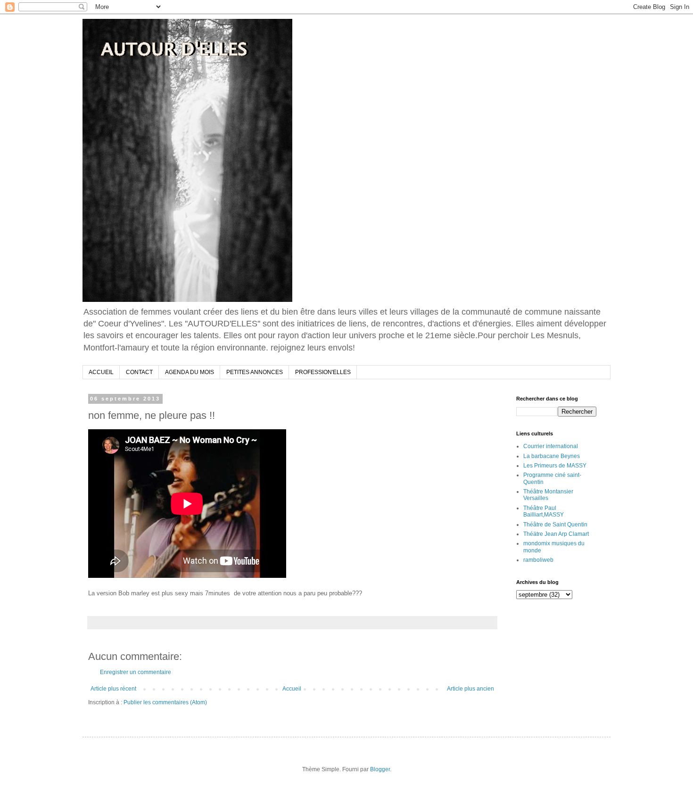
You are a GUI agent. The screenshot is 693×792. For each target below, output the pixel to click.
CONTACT (139, 372)
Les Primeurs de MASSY (554, 465)
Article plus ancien (470, 688)
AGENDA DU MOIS (189, 372)
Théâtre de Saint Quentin (555, 524)
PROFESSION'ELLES (323, 372)
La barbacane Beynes (551, 456)
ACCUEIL (101, 372)
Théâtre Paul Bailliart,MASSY (543, 511)
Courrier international (550, 446)
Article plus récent (113, 688)
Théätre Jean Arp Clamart (556, 534)
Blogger (380, 769)
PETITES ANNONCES (254, 372)
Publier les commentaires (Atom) (165, 702)
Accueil (291, 688)
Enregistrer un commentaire (135, 672)
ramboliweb (538, 560)
